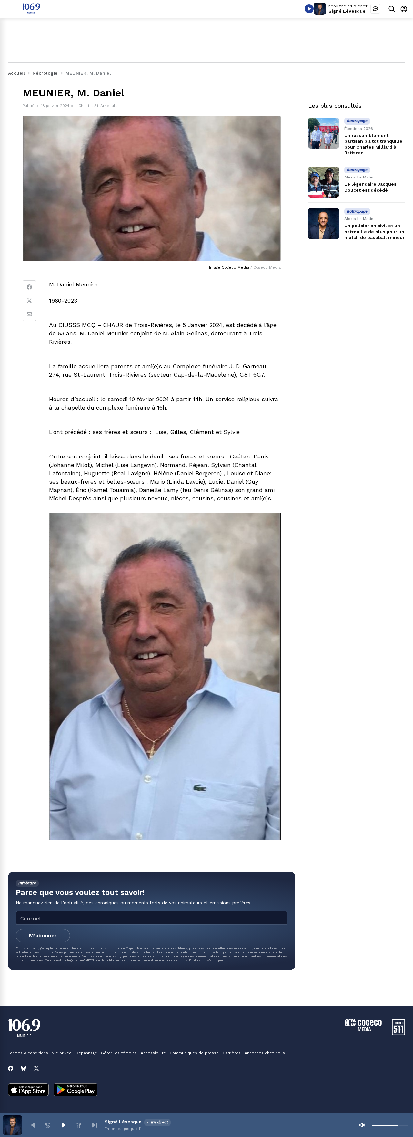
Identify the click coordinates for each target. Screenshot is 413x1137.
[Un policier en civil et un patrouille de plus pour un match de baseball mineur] (323, 223)
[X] (36, 1068)
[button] (32, 1125)
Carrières (232, 1053)
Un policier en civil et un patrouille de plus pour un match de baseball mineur (374, 231)
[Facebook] (29, 287)
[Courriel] (29, 314)
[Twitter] (29, 300)
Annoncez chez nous (265, 1053)
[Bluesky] (23, 1068)
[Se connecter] (404, 9)
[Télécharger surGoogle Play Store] (75, 1090)
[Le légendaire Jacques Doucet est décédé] (323, 182)
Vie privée (62, 1053)
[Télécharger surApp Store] (28, 1090)
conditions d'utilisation (188, 960)
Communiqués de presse (194, 1053)
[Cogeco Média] (363, 1029)
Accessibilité (153, 1053)
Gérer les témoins (119, 1053)
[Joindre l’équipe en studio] (375, 9)
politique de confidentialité (126, 960)
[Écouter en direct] (309, 9)
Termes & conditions (28, 1053)
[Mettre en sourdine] (362, 1125)
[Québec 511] (398, 1033)
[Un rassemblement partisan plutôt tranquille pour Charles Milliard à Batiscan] (323, 133)
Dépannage (86, 1053)
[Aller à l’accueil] (31, 12)
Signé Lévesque (347, 11)
